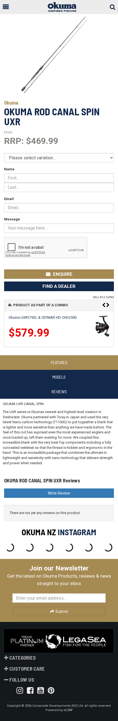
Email (9, 199)
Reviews (59, 391)
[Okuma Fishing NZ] (59, 7)
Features (59, 362)
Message (12, 219)
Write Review (59, 493)
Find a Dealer (59, 286)
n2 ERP (68, 710)
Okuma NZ (39, 532)
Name (9, 169)
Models (59, 376)
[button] (5, 6)
